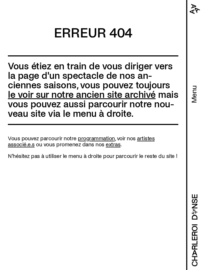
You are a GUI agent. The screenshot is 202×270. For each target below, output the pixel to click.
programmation (96, 138)
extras (113, 144)
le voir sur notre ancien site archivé (82, 95)
